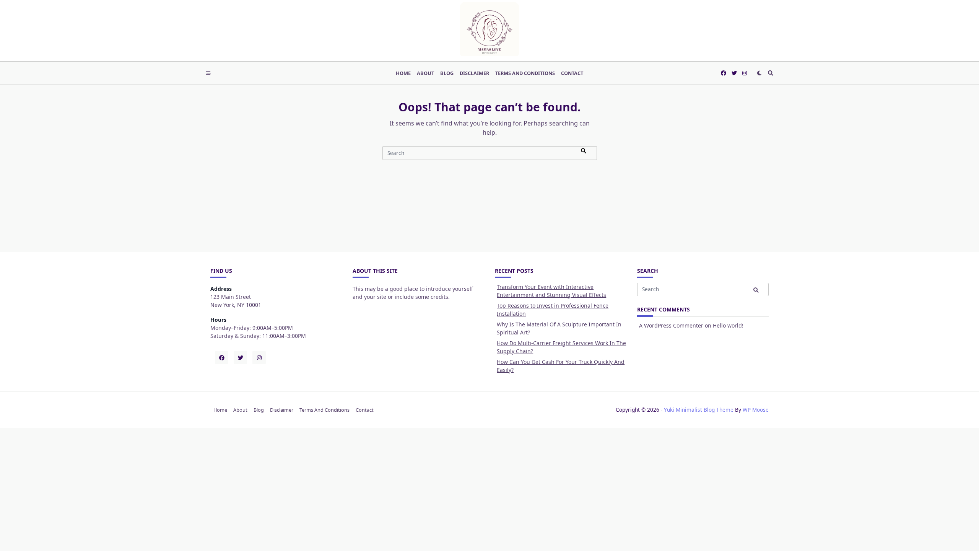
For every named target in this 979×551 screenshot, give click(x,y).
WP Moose (756, 409)
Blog (447, 73)
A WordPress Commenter (671, 325)
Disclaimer (474, 73)
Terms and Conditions (525, 73)
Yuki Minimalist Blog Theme (698, 409)
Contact (572, 73)
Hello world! (728, 325)
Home (403, 73)
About (425, 73)
